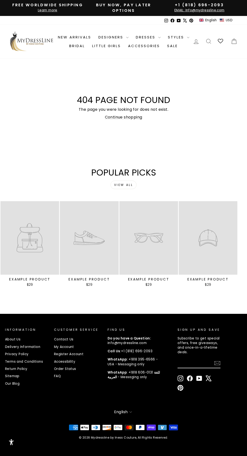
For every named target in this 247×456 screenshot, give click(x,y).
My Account (64, 347)
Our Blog (12, 383)
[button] (216, 20)
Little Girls (106, 45)
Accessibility (64, 361)
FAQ (57, 376)
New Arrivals (74, 37)
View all (123, 185)
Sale (172, 45)
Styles (177, 37)
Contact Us (64, 339)
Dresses (146, 37)
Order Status (65, 369)
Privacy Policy (17, 354)
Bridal (77, 45)
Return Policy (16, 369)
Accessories (144, 45)
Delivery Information (22, 347)
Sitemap (12, 376)
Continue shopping (123, 117)
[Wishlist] (221, 41)
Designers (111, 37)
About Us (13, 339)
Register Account (68, 354)
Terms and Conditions (24, 361)
